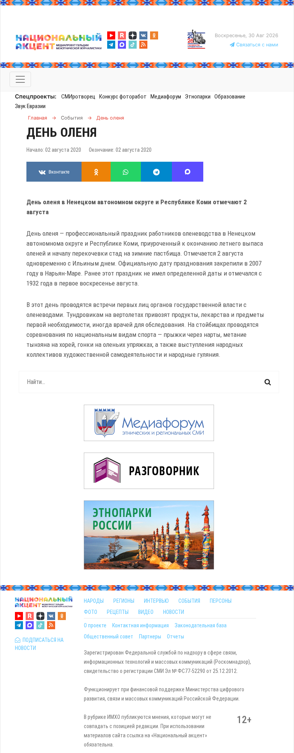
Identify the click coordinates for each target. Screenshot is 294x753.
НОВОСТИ (173, 612)
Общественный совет (108, 636)
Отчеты (175, 636)
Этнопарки (198, 96)
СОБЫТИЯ (189, 601)
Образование (229, 96)
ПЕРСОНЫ (221, 601)
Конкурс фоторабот (123, 96)
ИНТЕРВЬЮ (156, 601)
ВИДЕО (146, 612)
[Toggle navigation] (20, 79)
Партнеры (150, 636)
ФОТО (90, 612)
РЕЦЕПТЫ (118, 612)
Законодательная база (201, 625)
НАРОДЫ (94, 601)
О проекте (95, 625)
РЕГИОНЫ (123, 601)
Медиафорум (165, 96)
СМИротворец (78, 96)
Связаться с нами (256, 45)
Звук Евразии (30, 106)
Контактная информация (140, 625)
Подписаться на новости (39, 644)
